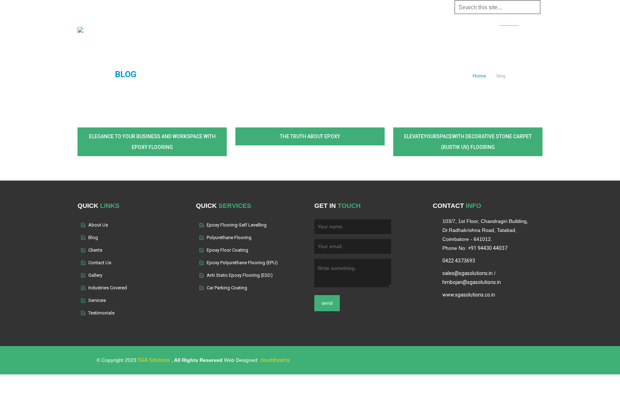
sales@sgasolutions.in (467, 273)
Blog (509, 34)
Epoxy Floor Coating (227, 250)
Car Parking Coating (227, 287)
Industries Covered (338, 33)
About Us (263, 33)
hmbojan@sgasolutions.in (471, 282)
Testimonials (442, 33)
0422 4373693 (458, 261)
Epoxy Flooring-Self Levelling (237, 225)
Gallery (382, 33)
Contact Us (481, 33)
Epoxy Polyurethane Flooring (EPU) (242, 262)
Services (293, 33)
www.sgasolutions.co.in (468, 295)
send (327, 303)
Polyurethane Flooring (229, 237)
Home (237, 33)
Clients (409, 33)
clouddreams (275, 360)
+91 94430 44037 (487, 248)
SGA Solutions (154, 360)
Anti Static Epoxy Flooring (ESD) (240, 275)
